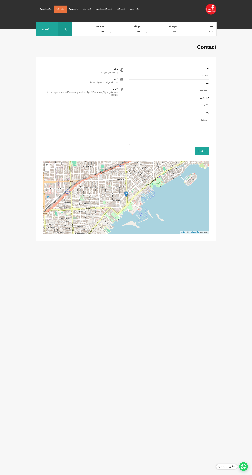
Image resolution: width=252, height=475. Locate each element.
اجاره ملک (87, 9)
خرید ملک (121, 9)
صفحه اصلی (135, 9)
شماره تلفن (204, 98)
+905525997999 (109, 73)
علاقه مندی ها (45, 9)
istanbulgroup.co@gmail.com (104, 83)
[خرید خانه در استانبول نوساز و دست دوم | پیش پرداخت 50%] (210, 13)
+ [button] (47, 165)
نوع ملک (137, 26)
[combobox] (198, 32)
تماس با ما (60, 9)
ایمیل (207, 83)
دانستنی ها (73, 9)
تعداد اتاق (100, 26)
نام (208, 69)
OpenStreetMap (194, 232)
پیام (207, 113)
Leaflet (183, 232)
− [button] (47, 169)
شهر (211, 26)
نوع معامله (173, 26)
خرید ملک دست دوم (104, 9)
